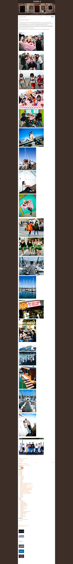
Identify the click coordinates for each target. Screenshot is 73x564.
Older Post (52, 462)
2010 (20, 473)
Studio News (22, 515)
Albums (21, 500)
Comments (47, 16)
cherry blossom (22, 502)
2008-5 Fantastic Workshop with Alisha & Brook (25, 488)
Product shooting (23, 513)
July (21, 480)
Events (21, 507)
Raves (21, 514)
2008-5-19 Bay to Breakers (24, 19)
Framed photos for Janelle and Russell (25, 511)
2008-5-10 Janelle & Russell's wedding (24, 490)
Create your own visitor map (22, 526)
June (21, 481)
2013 (20, 470)
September (21, 478)
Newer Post (20, 462)
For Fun (21, 510)
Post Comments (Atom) (25, 463)
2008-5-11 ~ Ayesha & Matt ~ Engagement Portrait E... (26, 489)
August (21, 479)
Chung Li (22, 467)
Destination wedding (23, 504)
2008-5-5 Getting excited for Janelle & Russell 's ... (26, 492)
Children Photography (23, 503)
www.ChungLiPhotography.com (24, 519)
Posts (41, 16)
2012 (20, 471)
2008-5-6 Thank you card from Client (24, 491)
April (21, 494)
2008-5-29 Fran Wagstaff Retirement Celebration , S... (26, 483)
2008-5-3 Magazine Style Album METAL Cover (25, 493)
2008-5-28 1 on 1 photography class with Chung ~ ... (26, 484)
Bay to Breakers (28, 23)
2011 (20, 472)
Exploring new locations (24, 458)
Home (36, 462)
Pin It (19, 21)
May (21, 482)
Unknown (22, 468)
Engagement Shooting (23, 506)
